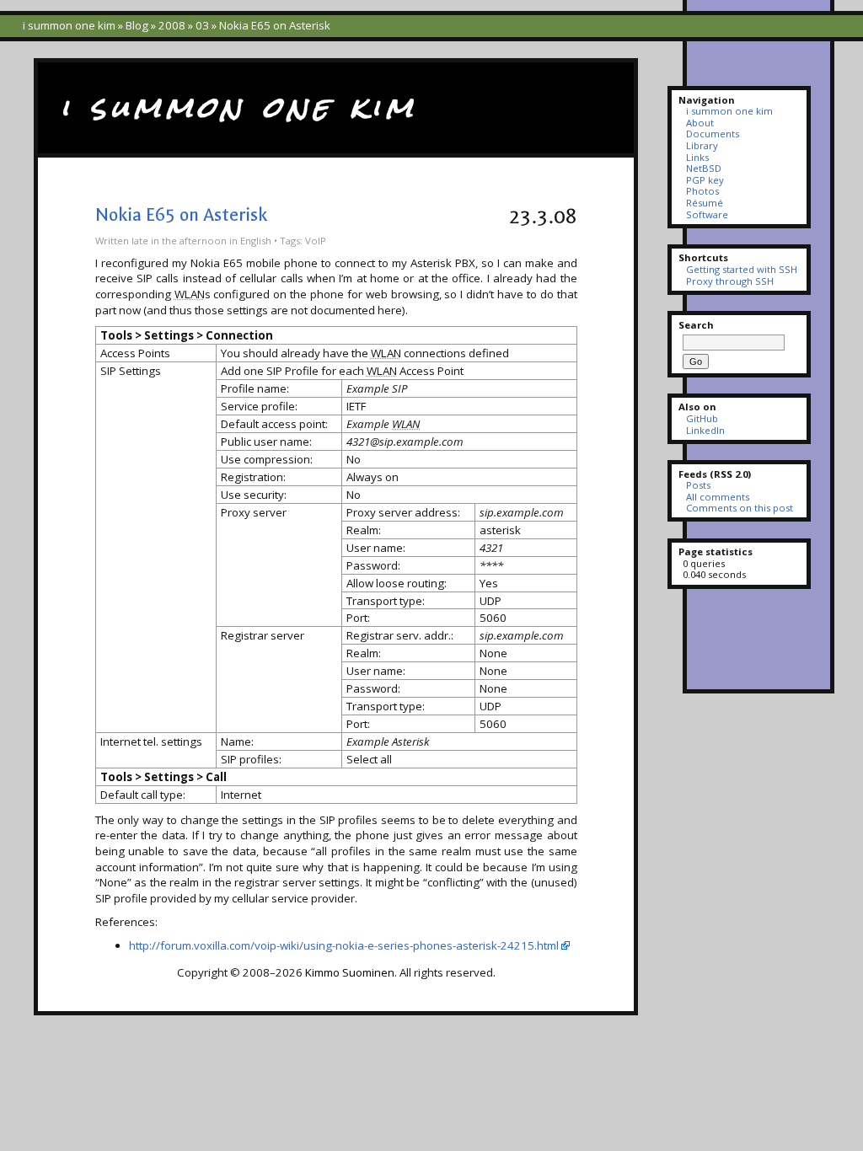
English (255, 240)
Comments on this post (739, 507)
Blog (137, 25)
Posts (698, 485)
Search (696, 325)
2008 (171, 25)
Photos (702, 191)
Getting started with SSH (741, 269)
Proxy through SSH (730, 281)
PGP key (705, 180)
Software (707, 214)
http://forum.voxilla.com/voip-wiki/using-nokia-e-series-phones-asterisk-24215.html (344, 945)
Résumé (704, 202)
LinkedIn (705, 430)
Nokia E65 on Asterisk (181, 215)
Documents (712, 133)
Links (697, 157)
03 (202, 25)
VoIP (315, 240)
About (700, 122)
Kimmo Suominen (349, 972)
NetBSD (703, 168)
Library (702, 145)
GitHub (702, 418)
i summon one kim (69, 25)
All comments (717, 496)
